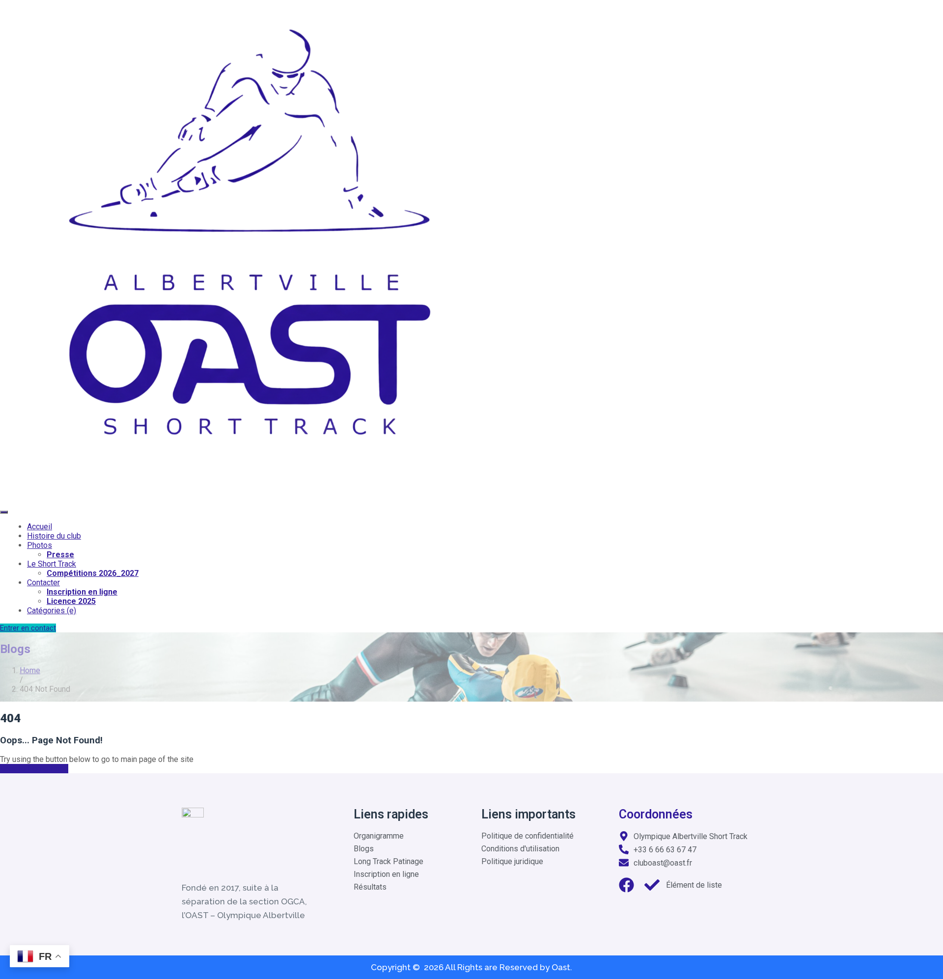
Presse (60, 554)
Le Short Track (51, 564)
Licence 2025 (71, 601)
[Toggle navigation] (4, 512)
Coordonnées (656, 814)
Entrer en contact (28, 628)
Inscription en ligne (82, 592)
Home (30, 670)
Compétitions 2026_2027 (93, 573)
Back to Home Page (34, 768)
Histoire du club (54, 536)
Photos (39, 545)
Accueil (39, 526)
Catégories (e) (51, 610)
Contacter (43, 582)
